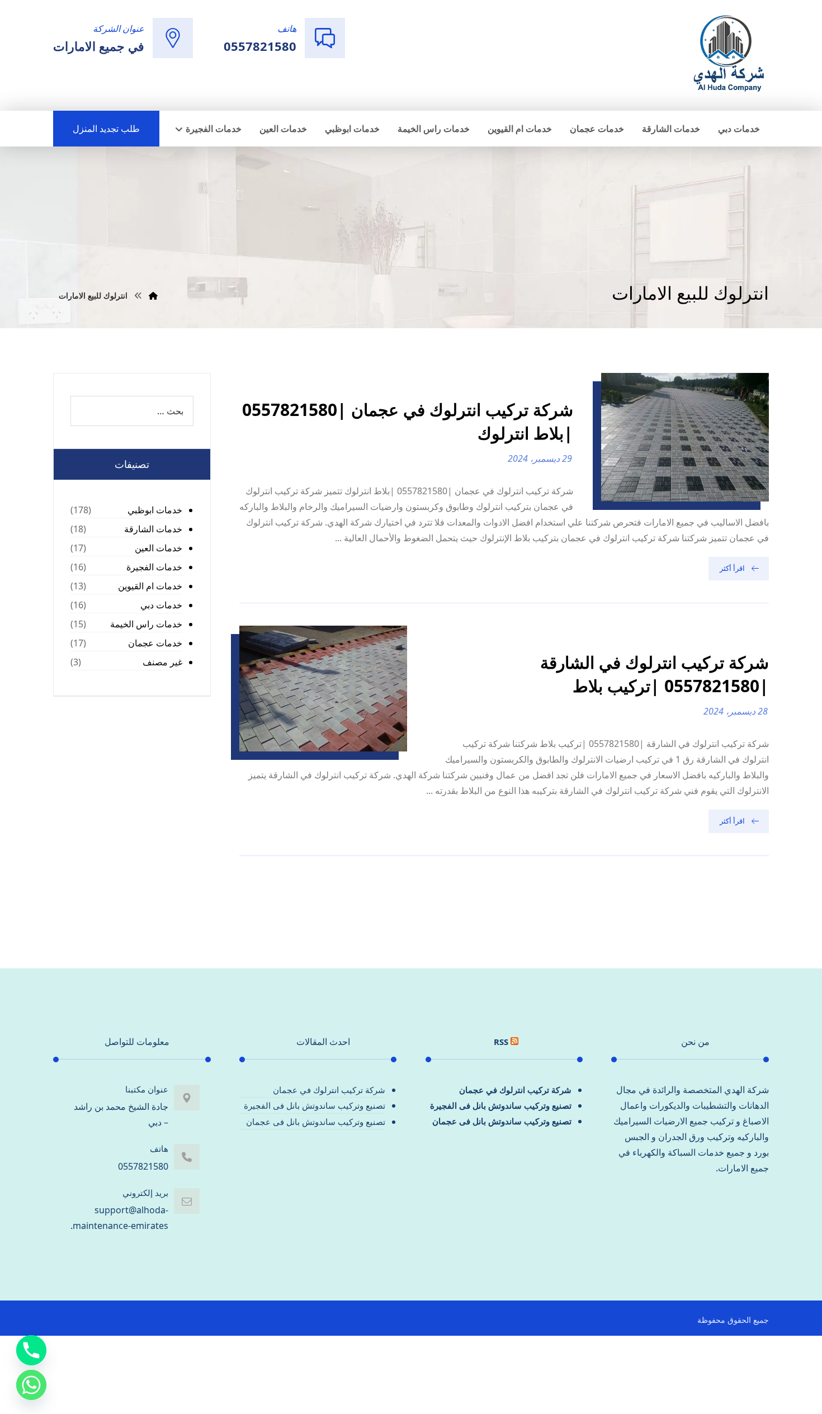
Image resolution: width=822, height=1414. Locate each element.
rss (501, 1041)
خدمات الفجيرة (154, 567)
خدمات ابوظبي (154, 510)
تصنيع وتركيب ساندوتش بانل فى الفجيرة (500, 1105)
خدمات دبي (161, 605)
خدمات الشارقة (153, 529)
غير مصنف (162, 662)
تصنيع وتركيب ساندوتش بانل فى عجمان (501, 1121)
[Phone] (31, 1350)
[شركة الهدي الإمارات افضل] (728, 54)
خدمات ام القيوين (150, 586)
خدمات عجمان (155, 643)
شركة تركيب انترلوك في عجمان (515, 1089)
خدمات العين (158, 548)
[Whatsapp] (31, 1385)
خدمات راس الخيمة (146, 624)
